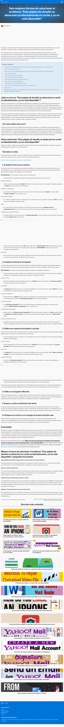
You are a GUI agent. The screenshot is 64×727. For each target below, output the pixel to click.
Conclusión (7, 87)
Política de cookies (5, 710)
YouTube (15, 446)
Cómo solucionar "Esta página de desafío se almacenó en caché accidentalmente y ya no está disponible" (29, 71)
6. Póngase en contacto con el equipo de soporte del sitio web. (21, 85)
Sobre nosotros (4, 712)
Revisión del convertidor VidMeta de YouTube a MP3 (13, 499)
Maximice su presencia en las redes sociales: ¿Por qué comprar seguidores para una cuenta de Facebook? (48, 500)
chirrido (9, 446)
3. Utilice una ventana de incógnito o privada (17, 79)
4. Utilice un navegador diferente (14, 81)
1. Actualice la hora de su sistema (14, 75)
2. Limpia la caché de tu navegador (15, 77)
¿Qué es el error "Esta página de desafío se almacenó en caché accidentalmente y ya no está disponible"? (29, 67)
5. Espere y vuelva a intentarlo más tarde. (16, 83)
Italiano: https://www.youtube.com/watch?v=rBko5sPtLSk (16, 160)
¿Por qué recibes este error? (13, 69)
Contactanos (3, 720)
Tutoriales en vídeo (11, 73)
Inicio (2, 709)
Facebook (4, 446)
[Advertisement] (32, 37)
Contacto (3, 713)
